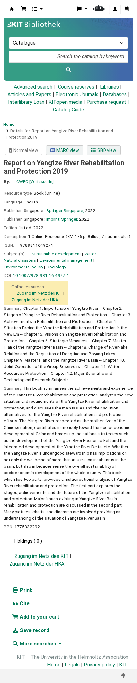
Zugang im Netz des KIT (39, 292)
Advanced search (33, 87)
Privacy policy (99, 665)
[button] (23, 9)
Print (25, 590)
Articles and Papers (29, 94)
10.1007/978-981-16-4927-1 (41, 275)
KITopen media (65, 102)
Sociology (56, 266)
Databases (115, 94)
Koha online (12, 9)
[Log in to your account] (115, 9)
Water (90, 253)
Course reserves (76, 87)
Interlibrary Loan (26, 102)
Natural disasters (20, 260)
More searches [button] (37, 644)
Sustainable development (56, 253)
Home (9, 124)
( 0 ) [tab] (28, 541)
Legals (72, 665)
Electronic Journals (76, 94)
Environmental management (66, 260)
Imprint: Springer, (62, 219)
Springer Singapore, (65, 210)
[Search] (68, 70)
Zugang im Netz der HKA (34, 299)
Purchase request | (107, 102)
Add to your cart (38, 617)
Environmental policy (23, 266)
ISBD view (106, 150)
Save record (34, 630)
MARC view (67, 150)
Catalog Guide (68, 110)
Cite (24, 604)
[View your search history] (126, 9)
